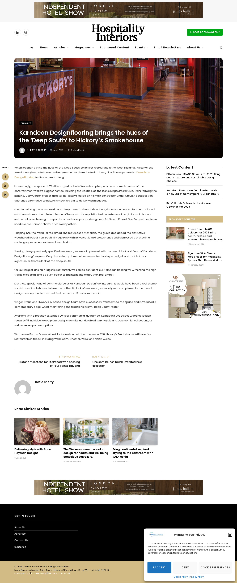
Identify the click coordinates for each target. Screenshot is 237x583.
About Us (194, 47)
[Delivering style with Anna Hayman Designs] (37, 431)
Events (140, 47)
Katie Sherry (38, 150)
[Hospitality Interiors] (118, 32)
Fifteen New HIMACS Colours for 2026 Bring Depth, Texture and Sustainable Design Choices (193, 177)
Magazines (83, 47)
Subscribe (20, 547)
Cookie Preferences (215, 567)
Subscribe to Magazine (205, 32)
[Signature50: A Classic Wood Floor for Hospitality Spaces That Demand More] (175, 257)
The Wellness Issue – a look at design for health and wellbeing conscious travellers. (85, 453)
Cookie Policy (181, 576)
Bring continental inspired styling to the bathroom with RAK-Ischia (132, 453)
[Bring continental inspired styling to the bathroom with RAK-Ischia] (135, 431)
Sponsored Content (114, 47)
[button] (230, 534)
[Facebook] (5, 176)
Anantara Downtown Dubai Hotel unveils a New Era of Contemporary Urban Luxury (192, 192)
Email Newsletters (167, 47)
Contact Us (21, 540)
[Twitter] (5, 185)
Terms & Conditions (59, 573)
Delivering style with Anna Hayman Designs (32, 451)
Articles (60, 47)
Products (26, 123)
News (44, 47)
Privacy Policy (196, 576)
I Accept (159, 567)
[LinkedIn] (5, 194)
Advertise (20, 533)
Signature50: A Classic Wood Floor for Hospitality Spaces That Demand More (205, 256)
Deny (185, 567)
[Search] (221, 48)
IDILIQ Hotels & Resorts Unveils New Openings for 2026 (188, 205)
